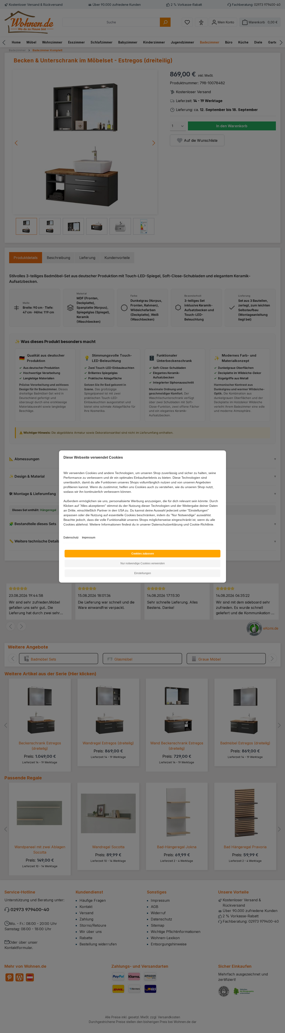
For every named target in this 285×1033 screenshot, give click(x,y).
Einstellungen (142, 573)
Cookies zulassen (142, 553)
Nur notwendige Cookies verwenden (142, 563)
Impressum (88, 537)
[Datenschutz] (63, 529)
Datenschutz (71, 537)
